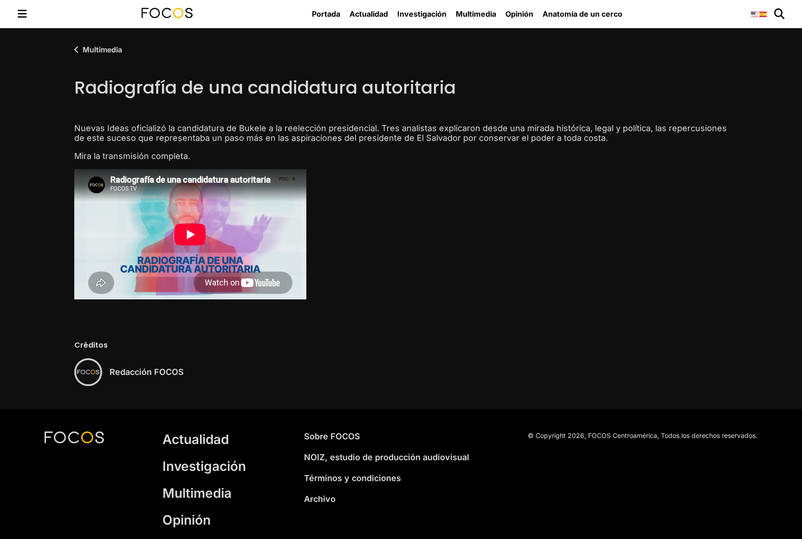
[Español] (763, 14)
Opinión (519, 14)
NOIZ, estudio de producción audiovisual (386, 457)
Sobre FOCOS (332, 436)
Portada (326, 14)
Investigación (421, 14)
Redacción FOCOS (147, 372)
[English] (755, 14)
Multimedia (476, 14)
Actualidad (368, 14)
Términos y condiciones (352, 478)
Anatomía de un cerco (582, 14)
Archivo (320, 499)
